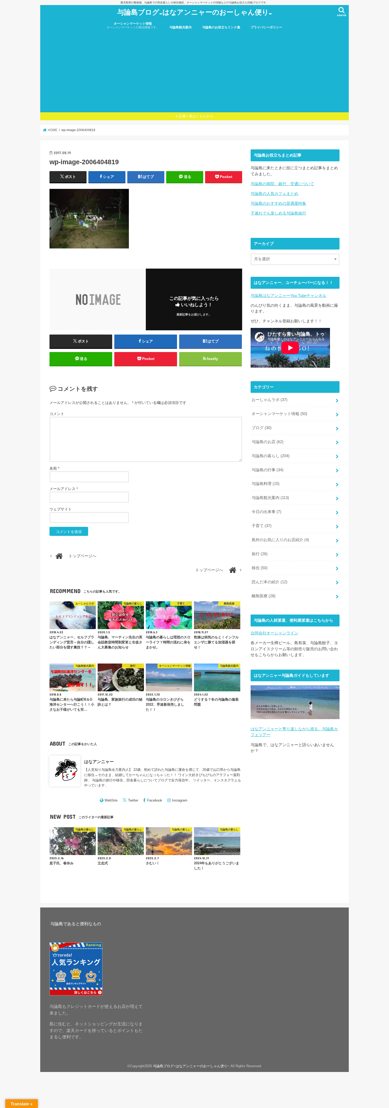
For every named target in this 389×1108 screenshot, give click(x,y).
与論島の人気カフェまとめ (274, 194)
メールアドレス (63, 489)
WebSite (111, 800)
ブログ (262, 428)
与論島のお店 (267, 442)
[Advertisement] (194, 72)
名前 (54, 468)
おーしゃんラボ (269, 400)
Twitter (133, 800)
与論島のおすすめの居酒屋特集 (278, 203)
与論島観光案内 (180, 27)
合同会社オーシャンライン (274, 633)
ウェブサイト (60, 509)
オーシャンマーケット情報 (133, 25)
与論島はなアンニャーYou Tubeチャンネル (288, 295)
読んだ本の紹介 (269, 582)
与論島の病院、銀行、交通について (282, 184)
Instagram (179, 800)
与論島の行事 (267, 470)
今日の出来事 (266, 512)
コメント (56, 414)
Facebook (154, 800)
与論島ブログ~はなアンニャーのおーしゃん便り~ (194, 12)
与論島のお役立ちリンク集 (221, 27)
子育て (262, 526)
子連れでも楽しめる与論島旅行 (278, 213)
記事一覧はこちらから (196, 116)
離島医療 (263, 596)
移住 (260, 568)
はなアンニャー (99, 761)
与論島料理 (265, 484)
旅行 (260, 554)
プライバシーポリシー (266, 27)
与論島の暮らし (271, 456)
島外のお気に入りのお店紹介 (280, 540)
